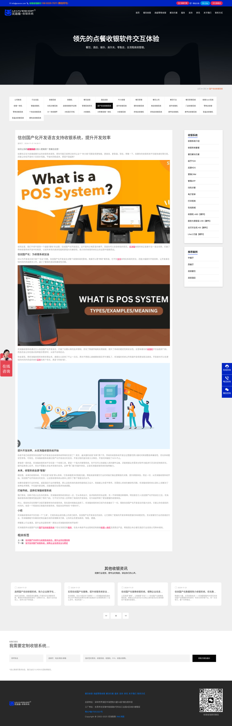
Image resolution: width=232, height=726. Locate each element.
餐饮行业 (173, 100)
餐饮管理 (138, 100)
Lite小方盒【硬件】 (196, 234)
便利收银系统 (139, 106)
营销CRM (192, 174)
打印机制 (192, 201)
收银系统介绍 (193, 141)
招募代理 (183, 3)
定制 (39, 360)
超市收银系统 (121, 106)
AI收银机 (87, 112)
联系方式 (219, 12)
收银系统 (52, 100)
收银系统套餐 (193, 147)
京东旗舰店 (216, 3)
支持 (190, 12)
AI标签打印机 (70, 112)
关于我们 (207, 12)
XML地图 (120, 716)
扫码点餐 (192, 187)
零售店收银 (208, 106)
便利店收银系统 (35, 118)
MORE (116, 616)
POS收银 (121, 100)
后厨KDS (192, 167)
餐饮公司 (156, 100)
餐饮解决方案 (193, 154)
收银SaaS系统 (208, 100)
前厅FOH (192, 161)
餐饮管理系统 (191, 100)
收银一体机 (18, 106)
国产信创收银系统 (216, 89)
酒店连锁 (104, 100)
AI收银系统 (121, 112)
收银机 (69, 100)
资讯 (198, 12)
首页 (138, 12)
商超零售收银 (160, 12)
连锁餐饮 (192, 271)
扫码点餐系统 (52, 106)
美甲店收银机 (173, 112)
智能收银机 (35, 106)
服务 (183, 12)
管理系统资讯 (87, 106)
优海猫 (132, 246)
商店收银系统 (156, 106)
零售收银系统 (18, 112)
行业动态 (35, 100)
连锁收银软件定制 (69, 106)
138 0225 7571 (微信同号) (55, 3)
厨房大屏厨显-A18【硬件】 (199, 221)
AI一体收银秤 (52, 112)
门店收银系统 (191, 106)
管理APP (192, 181)
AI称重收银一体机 (104, 112)
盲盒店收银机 (208, 112)
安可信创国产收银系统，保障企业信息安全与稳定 (46, 543)
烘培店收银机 (139, 112)
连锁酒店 (192, 278)
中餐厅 (191, 258)
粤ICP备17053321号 (94, 712)
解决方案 (174, 12)
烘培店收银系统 (156, 112)
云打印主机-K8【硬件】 (198, 227)
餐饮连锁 (87, 100)
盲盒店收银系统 (18, 118)
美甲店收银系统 (191, 112)
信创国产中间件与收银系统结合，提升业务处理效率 (47, 540)
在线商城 (192, 207)
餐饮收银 (147, 12)
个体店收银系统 (35, 112)
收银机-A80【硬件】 (197, 214)
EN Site (205, 3)
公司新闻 (17, 100)
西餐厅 (191, 264)
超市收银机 (173, 106)
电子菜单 (192, 194)
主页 (199, 89)
